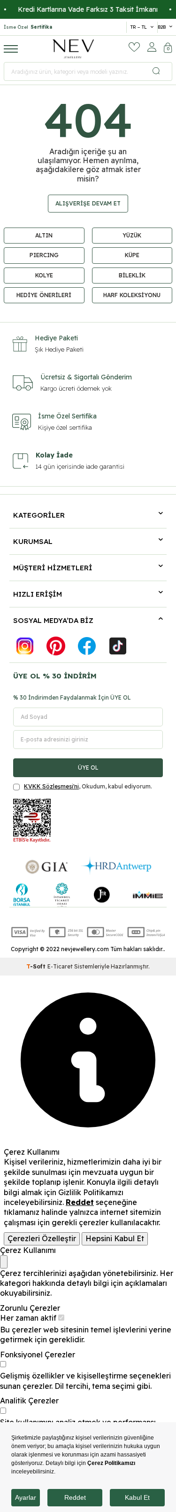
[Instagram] (25, 646)
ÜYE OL (88, 767)
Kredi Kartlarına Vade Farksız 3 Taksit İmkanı (81, 9)
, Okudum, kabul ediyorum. (88, 786)
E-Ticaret (60, 966)
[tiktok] (118, 646)
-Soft (36, 966)
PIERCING (44, 255)
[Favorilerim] (134, 47)
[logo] (73, 48)
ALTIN (44, 235)
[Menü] (11, 48)
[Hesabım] (151, 47)
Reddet (80, 1202)
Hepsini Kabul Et (114, 1238)
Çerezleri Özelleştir (42, 1238)
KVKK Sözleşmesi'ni (51, 786)
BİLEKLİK (132, 275)
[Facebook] (87, 646)
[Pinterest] (56, 646)
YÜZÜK (131, 235)
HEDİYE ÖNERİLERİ (43, 295)
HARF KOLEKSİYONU (132, 295)
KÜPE (132, 255)
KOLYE (44, 275)
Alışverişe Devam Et (88, 203)
